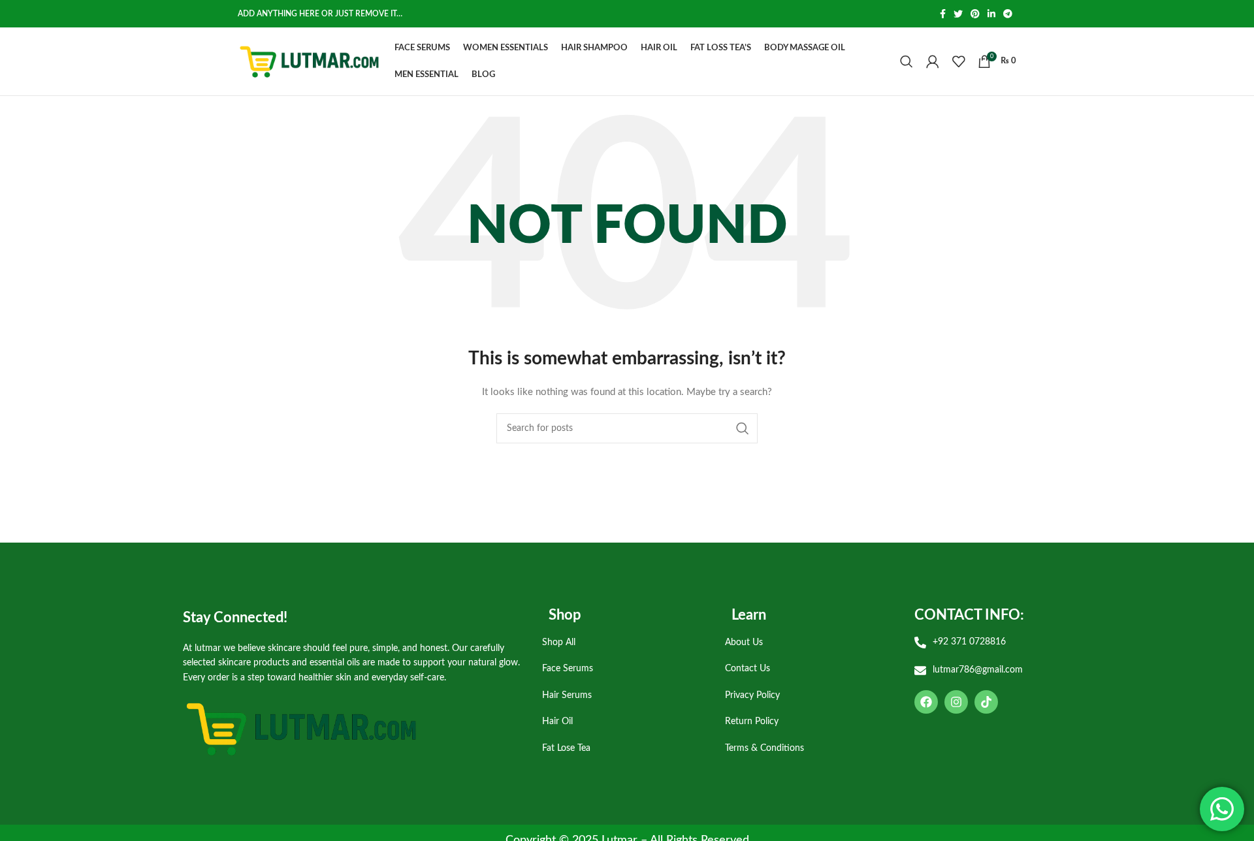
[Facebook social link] (943, 13)
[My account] (933, 61)
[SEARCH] (743, 428)
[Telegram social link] (1007, 13)
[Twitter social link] (958, 13)
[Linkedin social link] (991, 13)
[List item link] (623, 642)
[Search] (906, 61)
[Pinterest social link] (975, 13)
